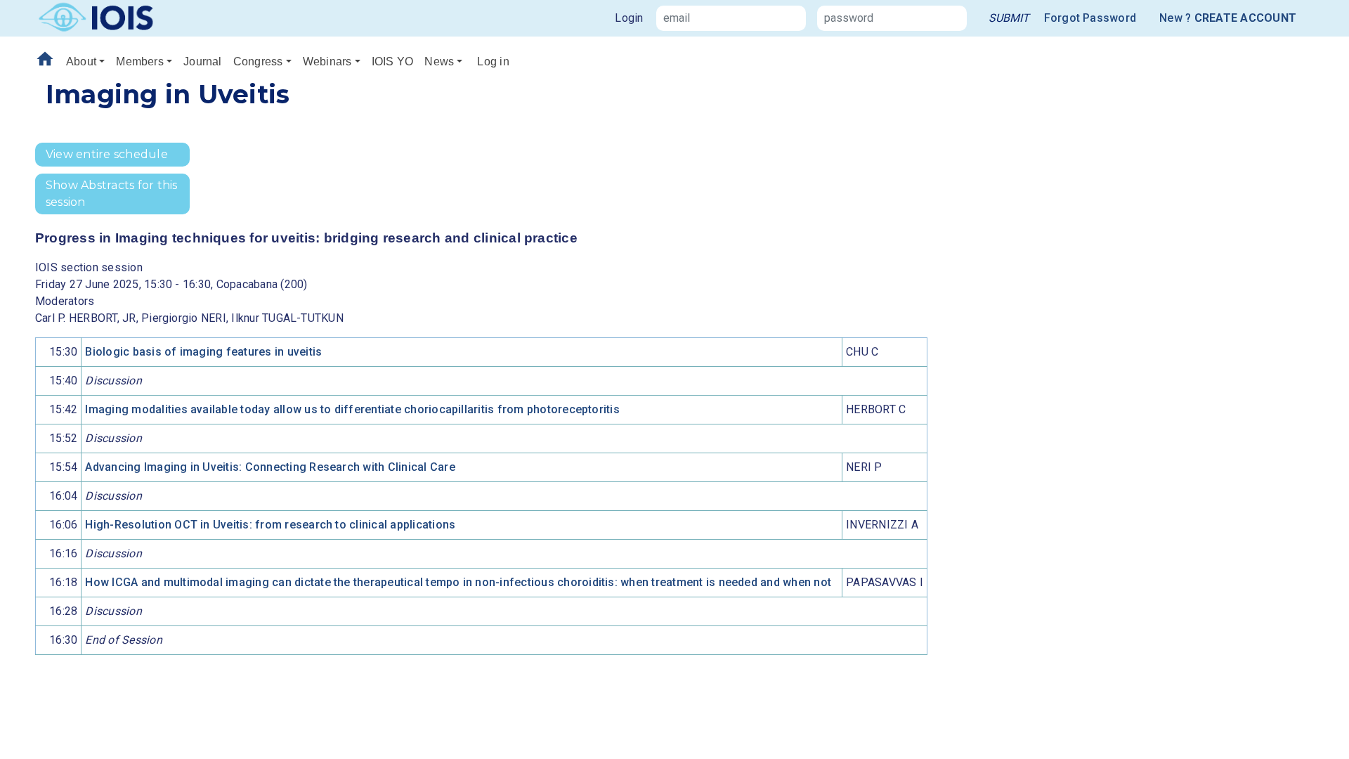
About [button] (81, 61)
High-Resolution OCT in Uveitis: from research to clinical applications (270, 524)
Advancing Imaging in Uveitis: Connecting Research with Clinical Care (270, 467)
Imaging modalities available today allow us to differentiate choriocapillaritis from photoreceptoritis (352, 409)
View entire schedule (107, 154)
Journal (202, 61)
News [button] (439, 61)
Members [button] (140, 61)
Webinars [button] (327, 61)
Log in (493, 61)
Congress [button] (258, 61)
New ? (1227, 18)
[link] (1009, 18)
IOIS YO (393, 61)
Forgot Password (1090, 18)
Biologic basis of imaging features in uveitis (203, 351)
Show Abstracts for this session (112, 194)
